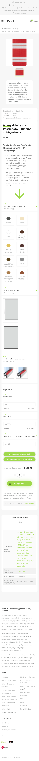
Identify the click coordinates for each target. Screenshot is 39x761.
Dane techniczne (20, 517)
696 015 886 (29, 503)
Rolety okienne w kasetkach (8, 685)
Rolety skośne (6, 709)
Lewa (19, 571)
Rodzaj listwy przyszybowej (15, 359)
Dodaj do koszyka (22, 484)
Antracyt (20, 532)
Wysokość (7, 415)
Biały (33, 532)
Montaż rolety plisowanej (25, 694)
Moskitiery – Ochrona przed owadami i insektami (27, 680)
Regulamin (5, 723)
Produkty (5, 677)
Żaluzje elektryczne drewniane (8, 704)
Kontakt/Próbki (25, 709)
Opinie (19, 522)
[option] (19, 72)
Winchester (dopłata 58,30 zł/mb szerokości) (25, 558)
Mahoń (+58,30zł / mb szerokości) (24, 545)
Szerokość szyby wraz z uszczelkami (19, 435)
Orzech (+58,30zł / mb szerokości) (24, 550)
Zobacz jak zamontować (18, 459)
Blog (22, 702)
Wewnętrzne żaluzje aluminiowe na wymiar (9, 698)
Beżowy (27, 532)
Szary (28, 553)
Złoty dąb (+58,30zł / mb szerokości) (25, 563)
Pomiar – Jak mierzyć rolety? (27, 687)
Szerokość (7, 395)
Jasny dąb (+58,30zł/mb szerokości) (25, 539)
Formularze (6, 726)
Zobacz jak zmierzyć (18, 454)
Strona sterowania (11, 290)
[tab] (20, 517)
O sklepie (23, 706)
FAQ (21, 699)
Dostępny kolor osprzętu (14, 206)
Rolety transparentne (9, 712)
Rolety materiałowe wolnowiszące (8, 691)
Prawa (24, 571)
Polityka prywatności (9, 730)
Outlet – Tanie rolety (9, 680)
